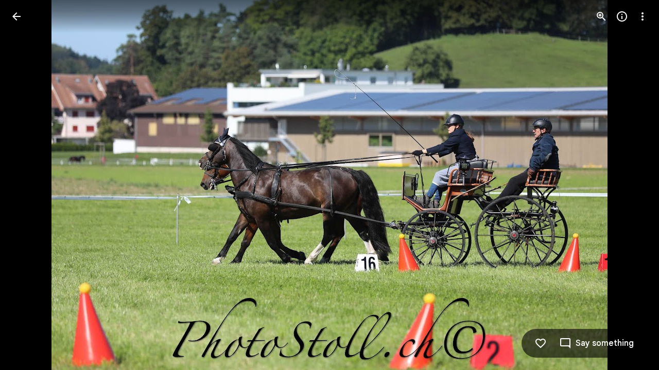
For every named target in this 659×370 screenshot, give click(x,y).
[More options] (642, 16)
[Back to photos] (16, 16)
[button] (28, 185)
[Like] (540, 343)
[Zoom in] (601, 16)
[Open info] (622, 16)
